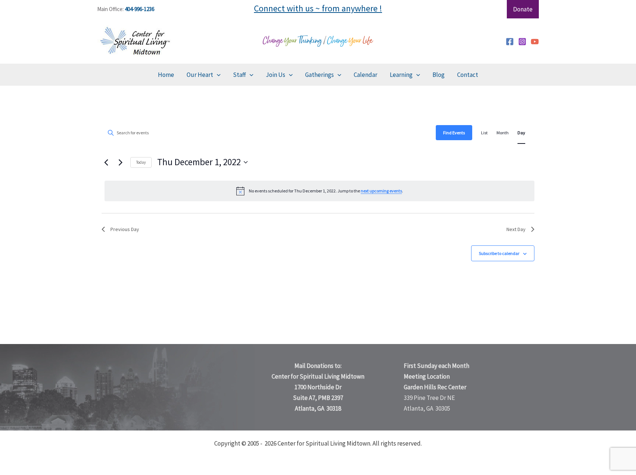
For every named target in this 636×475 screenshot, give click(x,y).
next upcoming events (381, 191)
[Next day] (120, 162)
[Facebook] (510, 42)
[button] (216, 75)
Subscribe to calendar (499, 253)
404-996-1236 (139, 9)
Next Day (516, 229)
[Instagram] (522, 42)
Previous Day (124, 229)
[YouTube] (535, 42)
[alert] (319, 191)
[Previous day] (106, 162)
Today (141, 162)
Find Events (454, 132)
